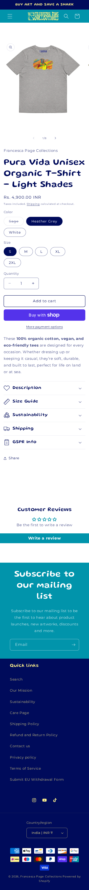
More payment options (44, 327)
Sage (16, 222)
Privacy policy (23, 757)
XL (57, 251)
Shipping (33, 204)
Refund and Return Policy (34, 735)
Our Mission (21, 690)
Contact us (20, 746)
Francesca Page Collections (41, 876)
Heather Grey (44, 221)
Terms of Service (25, 768)
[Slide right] (55, 138)
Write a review (44, 538)
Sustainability (22, 701)
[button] (9, 16)
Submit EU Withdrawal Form (37, 779)
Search (16, 679)
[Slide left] (33, 138)
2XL (12, 262)
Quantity (11, 273)
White (15, 232)
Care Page (19, 713)
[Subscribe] (73, 645)
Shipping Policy (24, 724)
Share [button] (14, 458)
